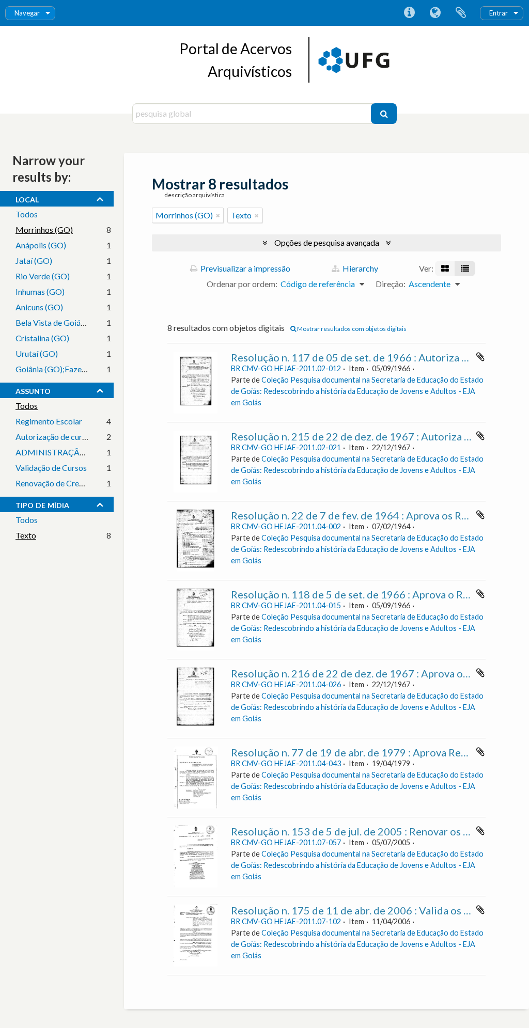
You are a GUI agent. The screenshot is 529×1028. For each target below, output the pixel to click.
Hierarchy (359, 268)
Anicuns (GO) (39, 307)
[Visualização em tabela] (465, 268)
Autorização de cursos (54, 436)
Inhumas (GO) (40, 291)
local (27, 198)
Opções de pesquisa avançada (327, 242)
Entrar (498, 13)
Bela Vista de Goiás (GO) (59, 322)
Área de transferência (461, 13)
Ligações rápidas (409, 13)
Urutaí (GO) (36, 353)
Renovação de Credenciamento (70, 483)
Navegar (27, 13)
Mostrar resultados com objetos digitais (351, 329)
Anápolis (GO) (40, 245)
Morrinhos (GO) (44, 229)
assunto (33, 390)
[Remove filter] (218, 215)
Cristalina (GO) (42, 338)
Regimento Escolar (48, 421)
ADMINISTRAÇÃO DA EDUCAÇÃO (81, 452)
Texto (25, 535)
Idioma (435, 13)
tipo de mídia (42, 504)
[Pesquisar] (384, 113)
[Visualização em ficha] (445, 268)
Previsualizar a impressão (244, 268)
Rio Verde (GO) (42, 276)
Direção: (391, 284)
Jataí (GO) (33, 260)
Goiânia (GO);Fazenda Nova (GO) (75, 369)
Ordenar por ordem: (242, 284)
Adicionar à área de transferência (480, 357)
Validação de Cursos (51, 467)
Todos (26, 214)
